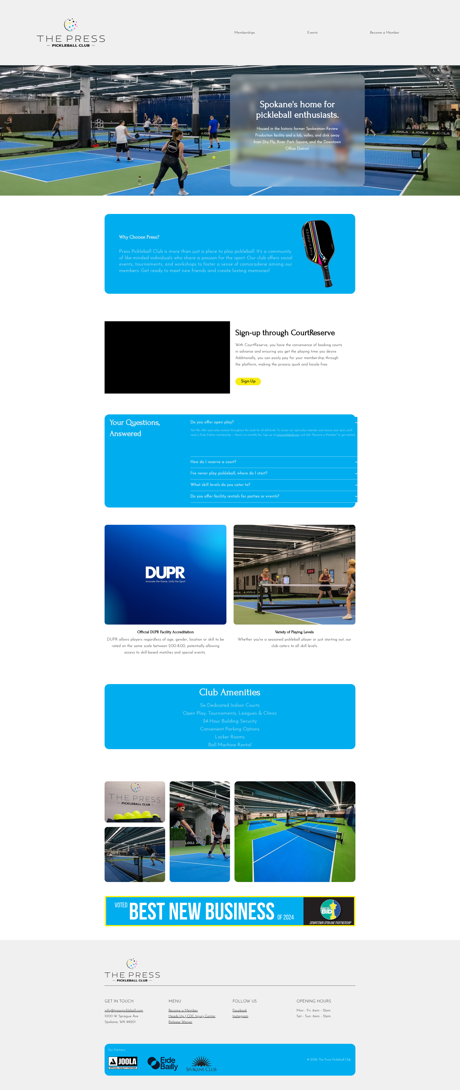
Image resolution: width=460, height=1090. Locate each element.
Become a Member (183, 1010)
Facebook (240, 1010)
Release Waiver (180, 1022)
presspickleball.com (288, 435)
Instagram (240, 1016)
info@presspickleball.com (124, 1010)
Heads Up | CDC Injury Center (192, 1016)
